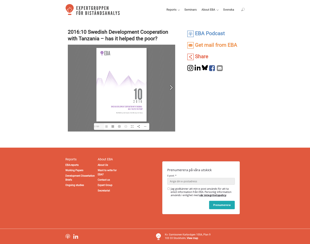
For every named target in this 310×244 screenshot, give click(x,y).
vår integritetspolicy (212, 195)
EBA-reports (72, 164)
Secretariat (104, 190)
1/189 (96, 126)
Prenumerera (222, 205)
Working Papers (74, 170)
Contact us (104, 179)
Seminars (190, 9)
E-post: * (171, 175)
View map (192, 238)
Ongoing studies (74, 185)
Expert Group (105, 185)
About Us (103, 164)
